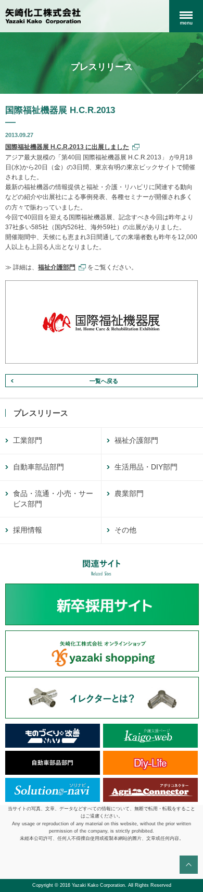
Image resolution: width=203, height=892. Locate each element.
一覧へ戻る (104, 381)
